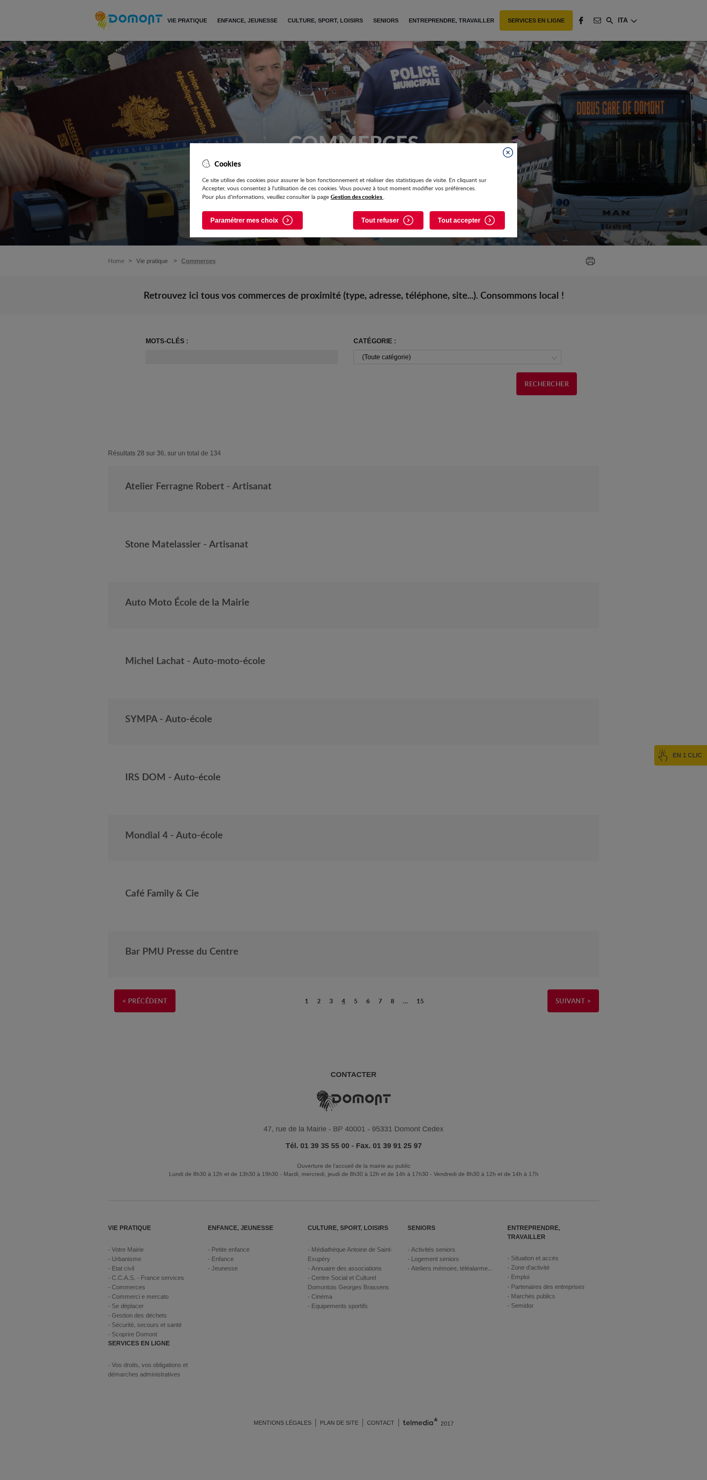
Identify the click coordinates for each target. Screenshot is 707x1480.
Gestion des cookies (357, 196)
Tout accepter (459, 220)
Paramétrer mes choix (244, 220)
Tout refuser (380, 220)
